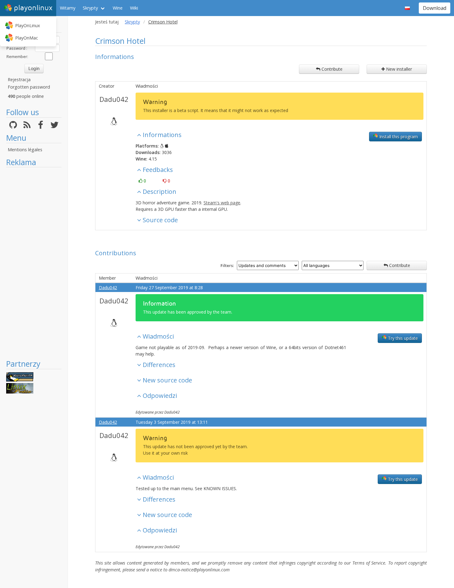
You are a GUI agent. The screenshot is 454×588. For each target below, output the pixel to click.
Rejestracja (19, 79)
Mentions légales (25, 149)
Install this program (398, 137)
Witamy (67, 8)
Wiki (134, 8)
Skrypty (90, 8)
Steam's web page (222, 203)
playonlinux (33, 8)
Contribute (331, 69)
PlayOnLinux (27, 25)
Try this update (402, 338)
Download (434, 8)
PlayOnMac (26, 38)
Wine (118, 8)
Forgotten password (29, 87)
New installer (398, 69)
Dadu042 (113, 99)
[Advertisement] (33, 263)
